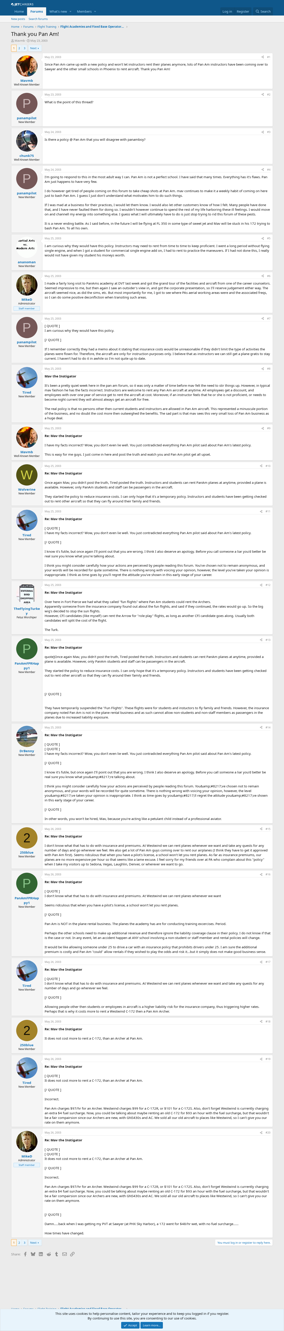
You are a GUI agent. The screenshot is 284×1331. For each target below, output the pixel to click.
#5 (268, 238)
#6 (268, 276)
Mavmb (20, 41)
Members (84, 11)
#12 (268, 585)
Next (33, 48)
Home (19, 11)
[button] (70, 11)
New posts (18, 19)
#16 (268, 874)
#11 (268, 511)
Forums (36, 11)
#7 (268, 318)
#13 (268, 640)
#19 (268, 1059)
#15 (268, 829)
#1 (268, 57)
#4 (268, 170)
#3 (268, 132)
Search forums (38, 19)
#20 (268, 1132)
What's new (58, 11)
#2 (268, 94)
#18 (268, 1021)
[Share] (263, 57)
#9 (268, 428)
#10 (268, 466)
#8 (268, 369)
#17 (268, 962)
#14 (268, 727)
